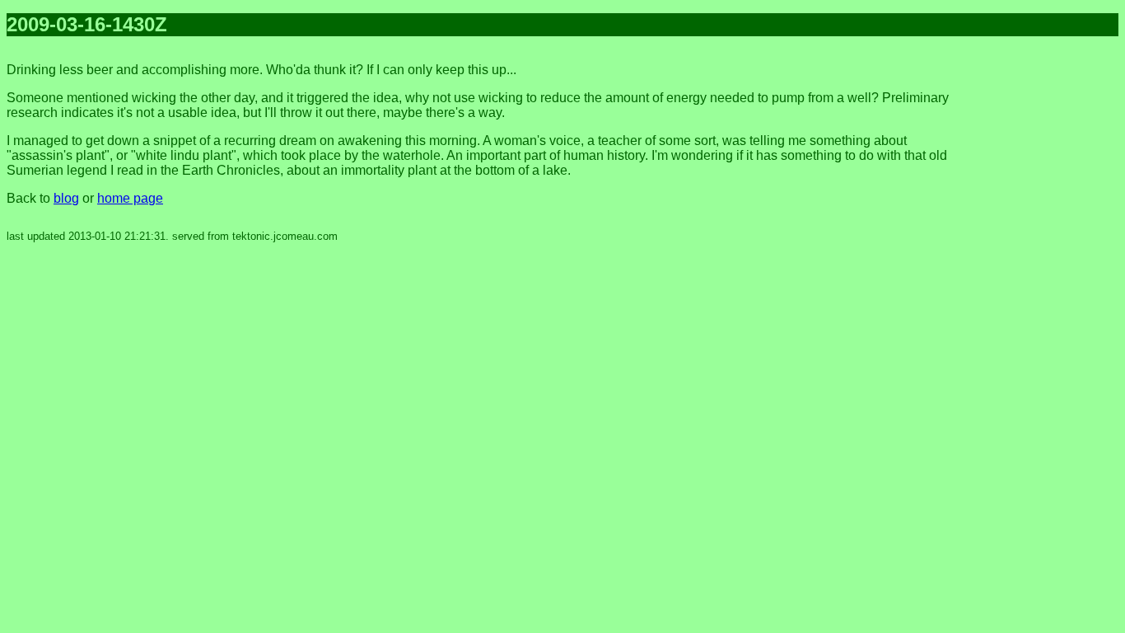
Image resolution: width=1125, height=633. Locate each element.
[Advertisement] (1052, 296)
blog (66, 198)
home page (130, 198)
